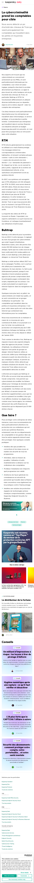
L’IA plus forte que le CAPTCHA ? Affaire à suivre (17, 718)
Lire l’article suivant (8, 596)
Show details (25, 872)
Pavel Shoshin (9, 44)
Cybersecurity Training (8, 843)
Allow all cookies (9, 875)
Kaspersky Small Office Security (10, 798)
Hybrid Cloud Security (7, 841)
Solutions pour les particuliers (11, 777)
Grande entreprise (7, 826)
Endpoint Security (6, 838)
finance (5, 7)
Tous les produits (6, 803)
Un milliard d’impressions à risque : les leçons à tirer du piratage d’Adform (17, 654)
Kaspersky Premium (7, 787)
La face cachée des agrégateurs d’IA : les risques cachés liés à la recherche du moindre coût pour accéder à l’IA (14, 586)
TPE (3, 793)
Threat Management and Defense (11, 835)
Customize (24, 875)
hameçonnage (17, 525)
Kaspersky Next (6, 811)
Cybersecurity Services (8, 833)
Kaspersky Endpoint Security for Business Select (15, 816)
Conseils (17, 647)
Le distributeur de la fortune (16, 600)
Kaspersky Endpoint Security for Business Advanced (16, 819)
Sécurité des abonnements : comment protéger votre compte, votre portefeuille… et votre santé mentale (17, 749)
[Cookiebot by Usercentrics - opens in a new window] (24, 855)
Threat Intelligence (7, 846)
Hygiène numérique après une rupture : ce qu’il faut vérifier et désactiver (17, 685)
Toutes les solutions (7, 789)
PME (3, 807)
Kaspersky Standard (7, 781)
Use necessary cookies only (17, 879)
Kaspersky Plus (6, 784)
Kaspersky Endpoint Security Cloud (11, 800)
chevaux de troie (13, 522)
